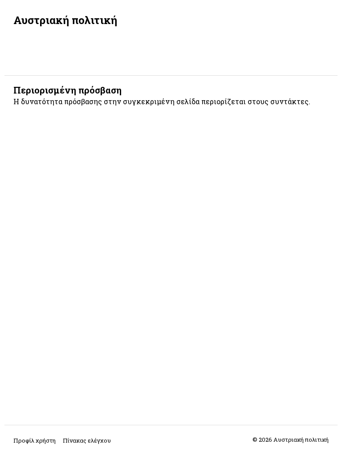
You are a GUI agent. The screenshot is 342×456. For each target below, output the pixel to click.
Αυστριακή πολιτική (65, 20)
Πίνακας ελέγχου (87, 440)
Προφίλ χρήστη (34, 440)
